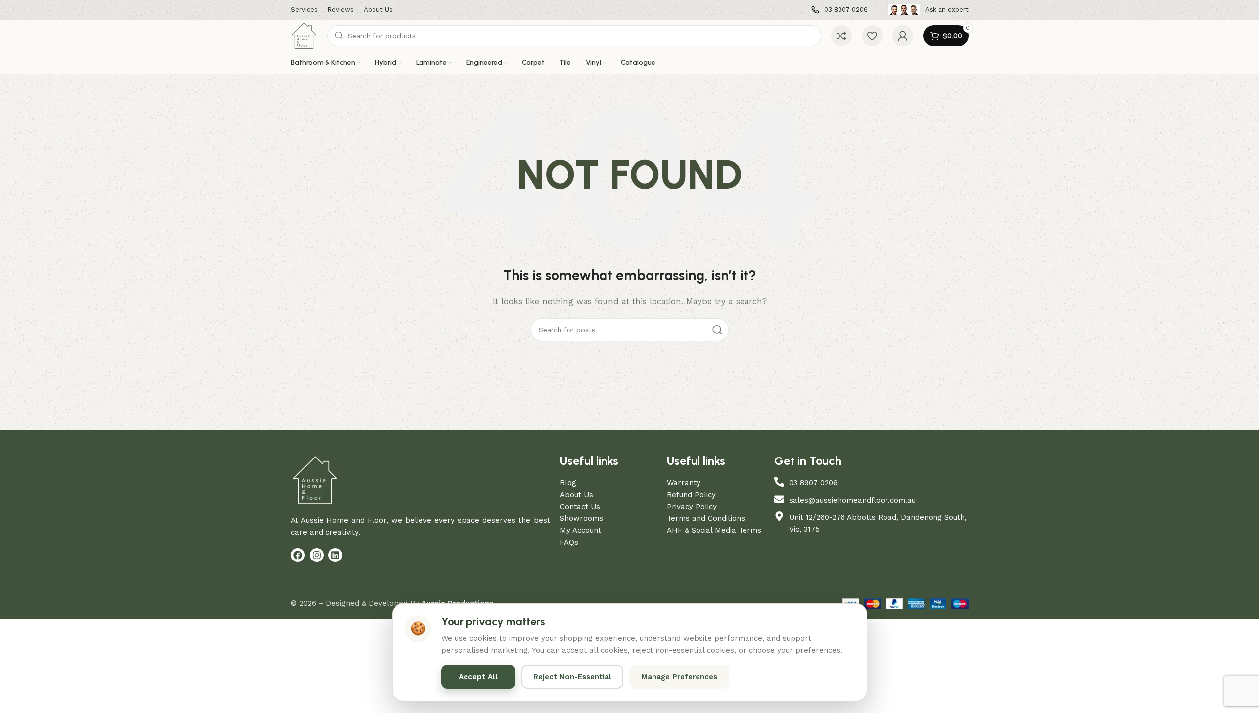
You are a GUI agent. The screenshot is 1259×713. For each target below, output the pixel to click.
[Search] (717, 329)
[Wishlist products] (872, 36)
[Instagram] (317, 555)
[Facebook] (298, 555)
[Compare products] (841, 36)
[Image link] (315, 479)
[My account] (902, 36)
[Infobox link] (839, 10)
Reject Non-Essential (572, 676)
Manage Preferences (679, 676)
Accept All (478, 676)
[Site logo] (304, 35)
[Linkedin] (335, 555)
